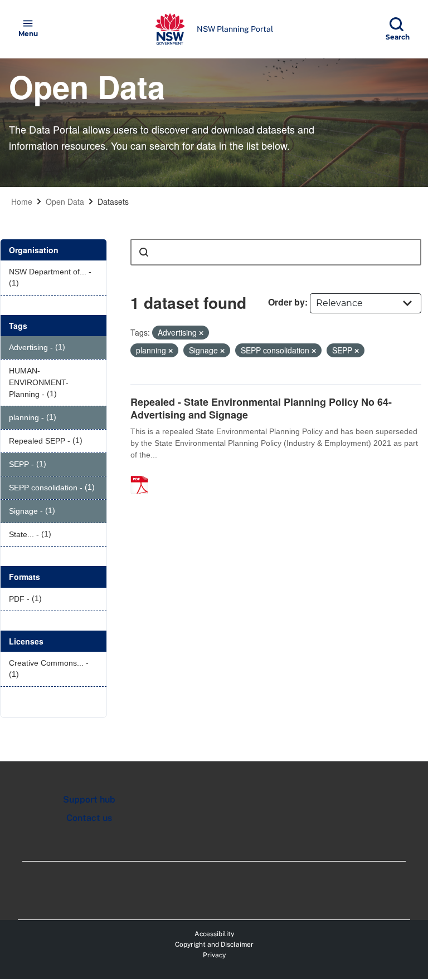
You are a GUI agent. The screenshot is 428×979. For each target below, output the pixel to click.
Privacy (214, 955)
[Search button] (143, 252)
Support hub (89, 799)
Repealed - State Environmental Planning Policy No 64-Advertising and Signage (261, 408)
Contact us (89, 818)
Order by (286, 302)
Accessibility (214, 934)
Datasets (113, 201)
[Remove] (201, 332)
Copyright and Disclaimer (214, 944)
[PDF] (143, 473)
